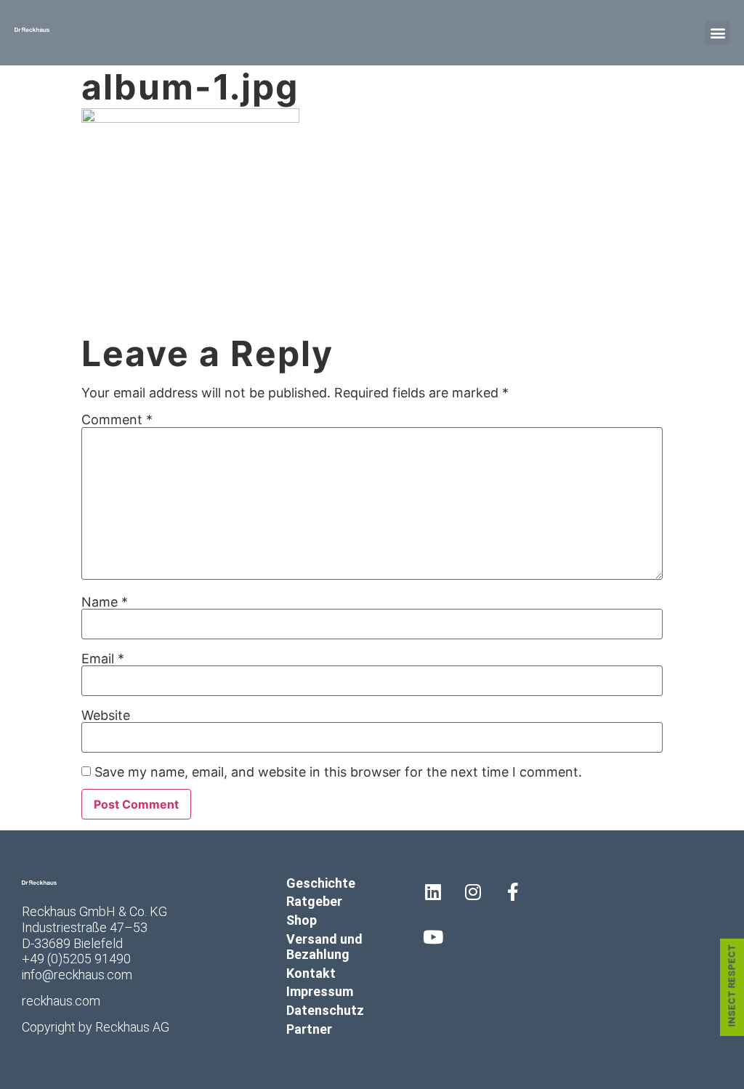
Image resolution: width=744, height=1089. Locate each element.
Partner (309, 1029)
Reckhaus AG (132, 1027)
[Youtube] (433, 936)
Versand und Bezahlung (324, 947)
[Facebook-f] (513, 892)
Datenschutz (325, 1010)
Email (102, 658)
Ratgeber (314, 901)
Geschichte (320, 883)
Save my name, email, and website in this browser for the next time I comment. (338, 772)
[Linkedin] (433, 892)
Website (105, 715)
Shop (301, 920)
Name (104, 602)
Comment (117, 419)
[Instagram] (473, 892)
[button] (717, 33)
